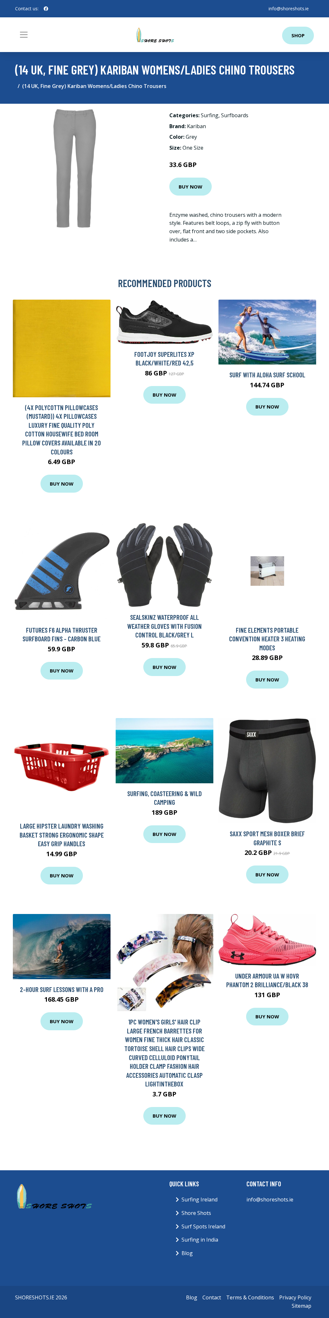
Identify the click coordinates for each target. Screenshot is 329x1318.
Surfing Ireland (200, 1199)
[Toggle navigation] (23, 35)
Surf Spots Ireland (203, 1226)
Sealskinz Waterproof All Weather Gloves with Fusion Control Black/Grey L (164, 626)
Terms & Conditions (250, 1297)
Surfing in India (200, 1239)
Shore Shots (196, 1213)
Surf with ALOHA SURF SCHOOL (267, 375)
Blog (187, 1253)
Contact (211, 1297)
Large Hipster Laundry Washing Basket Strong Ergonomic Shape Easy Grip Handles (62, 835)
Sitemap (301, 1305)
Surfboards (234, 115)
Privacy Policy (295, 1297)
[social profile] (46, 9)
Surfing (209, 115)
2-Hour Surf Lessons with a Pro (61, 989)
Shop (298, 35)
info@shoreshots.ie (289, 8)
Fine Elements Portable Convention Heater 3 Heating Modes (267, 639)
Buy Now (190, 186)
